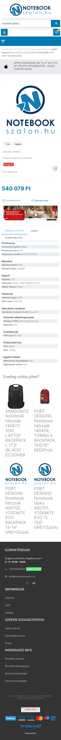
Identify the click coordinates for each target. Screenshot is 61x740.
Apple (18, 144)
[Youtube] (34, 583)
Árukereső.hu (30, 733)
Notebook (44, 49)
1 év (8, 144)
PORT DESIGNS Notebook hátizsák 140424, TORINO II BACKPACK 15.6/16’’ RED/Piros (44, 430)
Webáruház (19, 49)
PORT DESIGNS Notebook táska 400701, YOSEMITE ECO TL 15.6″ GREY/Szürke (46, 508)
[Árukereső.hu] (30, 727)
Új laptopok (32, 49)
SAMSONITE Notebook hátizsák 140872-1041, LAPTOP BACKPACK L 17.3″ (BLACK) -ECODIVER (17, 433)
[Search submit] (56, 23)
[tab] (14, 231)
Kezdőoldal (7, 49)
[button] (4, 32)
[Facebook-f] (27, 583)
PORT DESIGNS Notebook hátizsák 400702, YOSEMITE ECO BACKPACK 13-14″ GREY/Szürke (17, 510)
